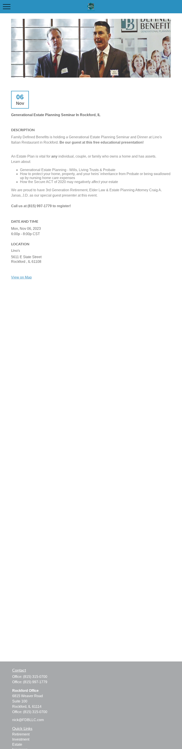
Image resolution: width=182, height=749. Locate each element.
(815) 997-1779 (35, 682)
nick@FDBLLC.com (28, 720)
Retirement (21, 734)
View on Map (21, 277)
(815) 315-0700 (35, 677)
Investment (20, 739)
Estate (17, 744)
